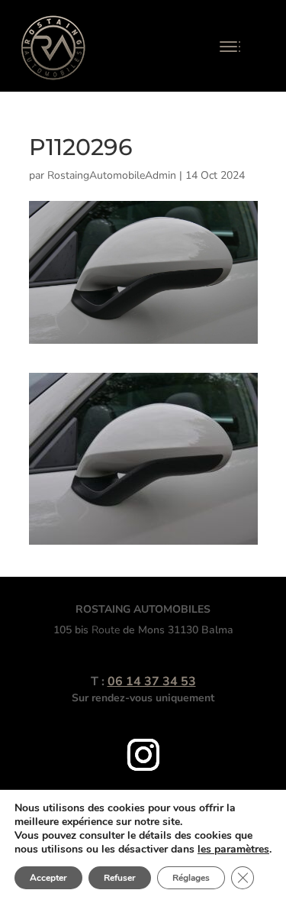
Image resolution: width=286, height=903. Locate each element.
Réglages (191, 878)
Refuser (120, 878)
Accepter (48, 878)
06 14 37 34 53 (152, 681)
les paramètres (233, 849)
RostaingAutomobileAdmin (111, 175)
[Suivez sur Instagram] (143, 755)
